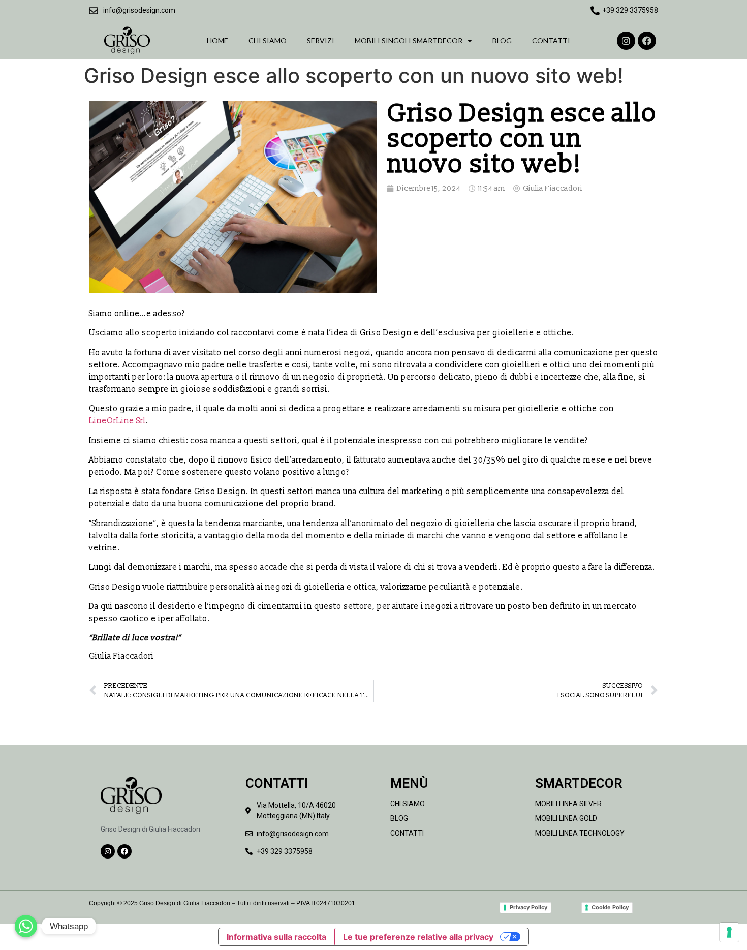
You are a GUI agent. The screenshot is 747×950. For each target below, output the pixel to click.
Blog (502, 40)
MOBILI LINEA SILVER (568, 804)
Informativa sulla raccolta (276, 937)
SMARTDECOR (578, 783)
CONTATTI (407, 833)
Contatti (551, 40)
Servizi (320, 40)
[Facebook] (647, 41)
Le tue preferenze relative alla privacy (418, 937)
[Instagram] (626, 41)
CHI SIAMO (407, 804)
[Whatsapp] (26, 926)
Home (217, 40)
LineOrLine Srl (117, 421)
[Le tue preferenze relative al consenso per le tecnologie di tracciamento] (729, 932)
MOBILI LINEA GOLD (566, 818)
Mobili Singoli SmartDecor (408, 40)
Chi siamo (267, 40)
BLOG (399, 818)
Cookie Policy (610, 907)
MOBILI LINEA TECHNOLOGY (580, 833)
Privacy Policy (528, 907)
